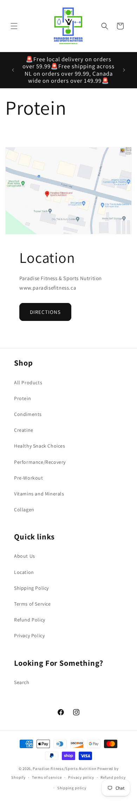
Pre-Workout (28, 478)
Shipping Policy (31, 588)
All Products (28, 382)
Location (24, 572)
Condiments (28, 414)
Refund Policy (29, 620)
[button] (14, 26)
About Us (24, 556)
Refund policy (112, 777)
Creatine (23, 430)
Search (22, 682)
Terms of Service (32, 604)
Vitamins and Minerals (39, 494)
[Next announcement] (124, 70)
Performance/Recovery (40, 462)
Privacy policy (81, 777)
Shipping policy (71, 787)
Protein (22, 398)
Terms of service (46, 777)
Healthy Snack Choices (39, 446)
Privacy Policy (29, 635)
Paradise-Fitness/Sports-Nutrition (65, 768)
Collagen (24, 509)
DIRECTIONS (45, 312)
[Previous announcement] (13, 70)
